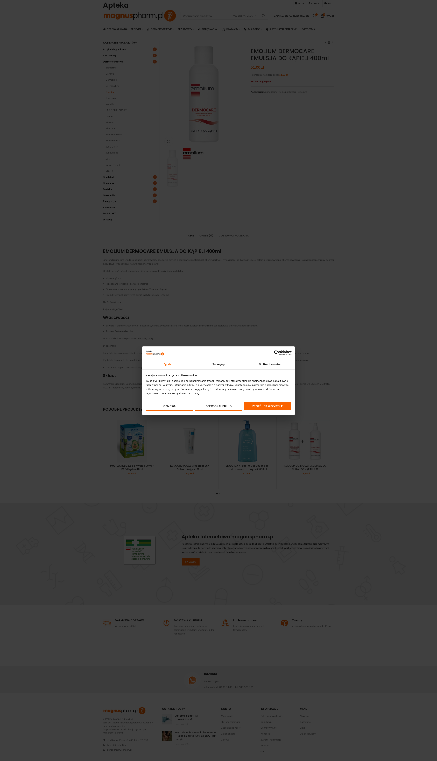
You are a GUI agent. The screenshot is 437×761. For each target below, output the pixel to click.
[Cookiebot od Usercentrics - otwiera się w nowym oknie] (277, 352)
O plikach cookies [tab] (269, 364)
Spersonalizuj (216, 406)
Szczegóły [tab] (218, 364)
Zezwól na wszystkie (267, 406)
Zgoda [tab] (167, 364)
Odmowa (169, 406)
